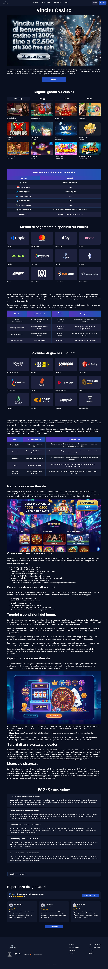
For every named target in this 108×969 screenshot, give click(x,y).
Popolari (17, 98)
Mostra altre (54, 926)
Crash (64, 98)
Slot (88, 98)
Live (40, 98)
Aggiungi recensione (90, 895)
